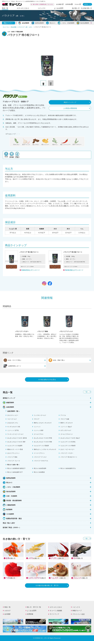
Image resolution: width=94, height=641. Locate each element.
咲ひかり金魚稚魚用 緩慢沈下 (16, 468)
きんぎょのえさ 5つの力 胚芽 (16, 441)
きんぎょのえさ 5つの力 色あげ (70, 438)
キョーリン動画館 (56, 610)
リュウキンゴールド (40, 415)
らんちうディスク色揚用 (14, 445)
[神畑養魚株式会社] (58, 623)
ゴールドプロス (38, 434)
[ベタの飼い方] (13, 571)
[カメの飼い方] (80, 551)
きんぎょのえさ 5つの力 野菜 (43, 438)
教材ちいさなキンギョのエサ (42, 423)
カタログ (7, 610)
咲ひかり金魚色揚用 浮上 (68, 468)
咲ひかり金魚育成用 (40, 468)
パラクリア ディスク (40, 457)
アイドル (63, 415)
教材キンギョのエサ (66, 423)
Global (77, 4)
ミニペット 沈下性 (13, 430)
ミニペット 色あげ (66, 426)
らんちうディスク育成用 (41, 445)
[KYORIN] (36, 623)
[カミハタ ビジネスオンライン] (81, 623)
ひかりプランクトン (13, 453)
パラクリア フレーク (13, 460)
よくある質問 (58, 8)
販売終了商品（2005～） (12, 527)
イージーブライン (39, 453)
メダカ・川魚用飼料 (67, 23)
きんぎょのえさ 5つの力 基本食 (17, 438)
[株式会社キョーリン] (12, 4)
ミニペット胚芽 (38, 430)
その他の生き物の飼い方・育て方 (47, 585)
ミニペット (37, 426)
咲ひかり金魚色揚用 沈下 (15, 472)
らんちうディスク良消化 (67, 441)
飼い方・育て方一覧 (34, 607)
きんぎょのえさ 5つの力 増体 (43, 441)
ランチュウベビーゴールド (15, 434)
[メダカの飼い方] (35, 551)
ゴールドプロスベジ (66, 434)
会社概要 (59, 4)
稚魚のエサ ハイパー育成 (15, 449)
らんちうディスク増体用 (67, 445)
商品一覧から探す (9, 523)
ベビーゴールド (12, 419)
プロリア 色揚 (64, 419)
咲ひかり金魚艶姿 (39, 472)
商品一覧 (5, 8)
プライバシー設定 (78, 614)
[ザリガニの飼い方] (58, 551)
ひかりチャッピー (12, 415)
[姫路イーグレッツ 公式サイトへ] (25, 631)
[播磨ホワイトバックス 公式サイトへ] (69, 631)
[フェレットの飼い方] (80, 571)
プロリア (36, 419)
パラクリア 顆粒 (12, 457)
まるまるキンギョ (12, 423)
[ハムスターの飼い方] (58, 571)
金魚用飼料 (25, 23)
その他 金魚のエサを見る (47, 379)
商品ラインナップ (70, 102)
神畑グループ (77, 610)
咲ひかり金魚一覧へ (13, 464)
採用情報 (68, 4)
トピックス (41, 8)
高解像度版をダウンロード (30, 270)
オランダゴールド (65, 430)
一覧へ (86, 392)
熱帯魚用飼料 (39, 23)
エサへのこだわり (23, 8)
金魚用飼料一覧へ (13, 411)
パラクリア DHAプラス (41, 460)
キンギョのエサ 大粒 (13, 426)
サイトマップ (54, 614)
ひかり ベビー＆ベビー (67, 449)
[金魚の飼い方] (13, 551)
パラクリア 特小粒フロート (68, 457)
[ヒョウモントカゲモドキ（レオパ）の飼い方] (35, 571)
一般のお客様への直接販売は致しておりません (42, 4)
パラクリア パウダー (66, 453)
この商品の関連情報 (70, 108)
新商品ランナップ (9, 398)
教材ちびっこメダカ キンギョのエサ (45, 449)
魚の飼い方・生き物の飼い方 (82, 8)
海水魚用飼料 (84, 23)
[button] (18, 23)
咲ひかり (53, 23)
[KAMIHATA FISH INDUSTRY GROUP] (13, 623)
